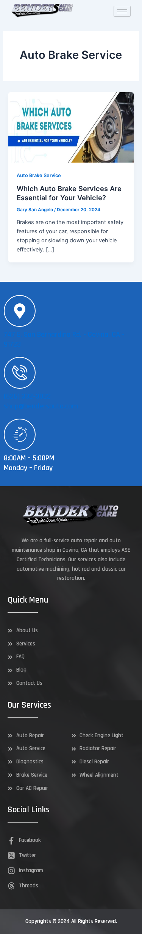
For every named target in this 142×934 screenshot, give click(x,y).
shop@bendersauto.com (41, 406)
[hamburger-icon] (122, 11)
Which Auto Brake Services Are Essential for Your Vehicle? (69, 193)
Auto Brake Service (39, 175)
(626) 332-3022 (27, 396)
